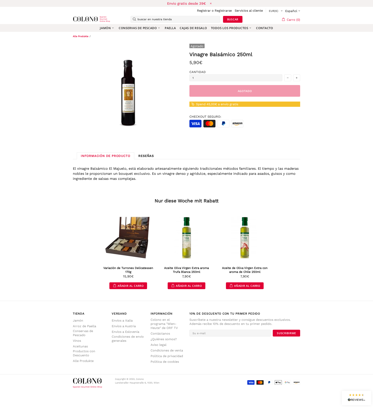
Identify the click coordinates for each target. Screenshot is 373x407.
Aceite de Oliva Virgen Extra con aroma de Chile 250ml (245, 270)
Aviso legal (158, 345)
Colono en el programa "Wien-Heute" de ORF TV (164, 324)
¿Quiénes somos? (164, 339)
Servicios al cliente (249, 10)
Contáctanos (160, 333)
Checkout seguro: (205, 116)
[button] (356, 398)
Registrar (204, 10)
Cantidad (197, 72)
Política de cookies (165, 362)
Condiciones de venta (167, 350)
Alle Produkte (80, 36)
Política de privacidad (167, 356)
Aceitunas (80, 346)
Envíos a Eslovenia (125, 332)
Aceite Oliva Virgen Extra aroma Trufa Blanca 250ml (186, 270)
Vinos (77, 341)
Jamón (78, 320)
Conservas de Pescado (83, 333)
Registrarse (223, 10)
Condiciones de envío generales (128, 339)
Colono (79, 19)
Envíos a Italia (122, 320)
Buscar (232, 19)
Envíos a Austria (124, 326)
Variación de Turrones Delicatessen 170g (128, 270)
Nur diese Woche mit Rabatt (187, 201)
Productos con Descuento (84, 353)
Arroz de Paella (84, 326)
